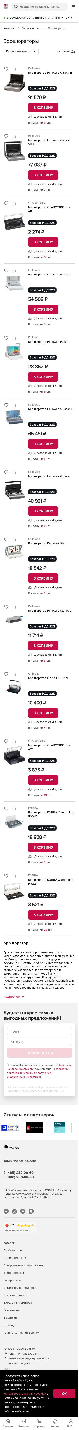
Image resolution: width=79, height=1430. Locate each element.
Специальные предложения (24, 1265)
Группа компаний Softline (21, 1332)
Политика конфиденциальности (27, 1358)
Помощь (9, 1325)
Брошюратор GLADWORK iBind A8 (50, 209)
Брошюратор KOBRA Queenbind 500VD (50, 814)
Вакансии (10, 1317)
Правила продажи (17, 1363)
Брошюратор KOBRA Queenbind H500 (50, 881)
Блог (69, 17)
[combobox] (21, 51)
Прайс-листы (13, 1250)
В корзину (43, 108)
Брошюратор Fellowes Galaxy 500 (48, 142)
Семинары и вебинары (20, 1287)
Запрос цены (41, 17)
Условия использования (21, 1353)
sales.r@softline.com (20, 1161)
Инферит (57, 17)
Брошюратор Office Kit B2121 (48, 678)
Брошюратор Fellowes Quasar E (50, 409)
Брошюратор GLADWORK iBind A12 (50, 747)
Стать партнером (15, 1295)
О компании (12, 1310)
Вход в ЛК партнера (18, 1302)
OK (64, 1393)
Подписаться (39, 1053)
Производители (15, 1257)
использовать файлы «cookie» (25, 1393)
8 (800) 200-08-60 (18, 17)
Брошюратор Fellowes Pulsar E (49, 274)
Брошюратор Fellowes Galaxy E (50, 72)
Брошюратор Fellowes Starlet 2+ (50, 610)
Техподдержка (14, 1272)
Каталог (9, 1243)
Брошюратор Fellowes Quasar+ (50, 476)
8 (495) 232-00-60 (19, 1173)
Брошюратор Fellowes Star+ (47, 543)
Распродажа (12, 1280)
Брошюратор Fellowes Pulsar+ (49, 341)
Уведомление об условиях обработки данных (36, 1090)
